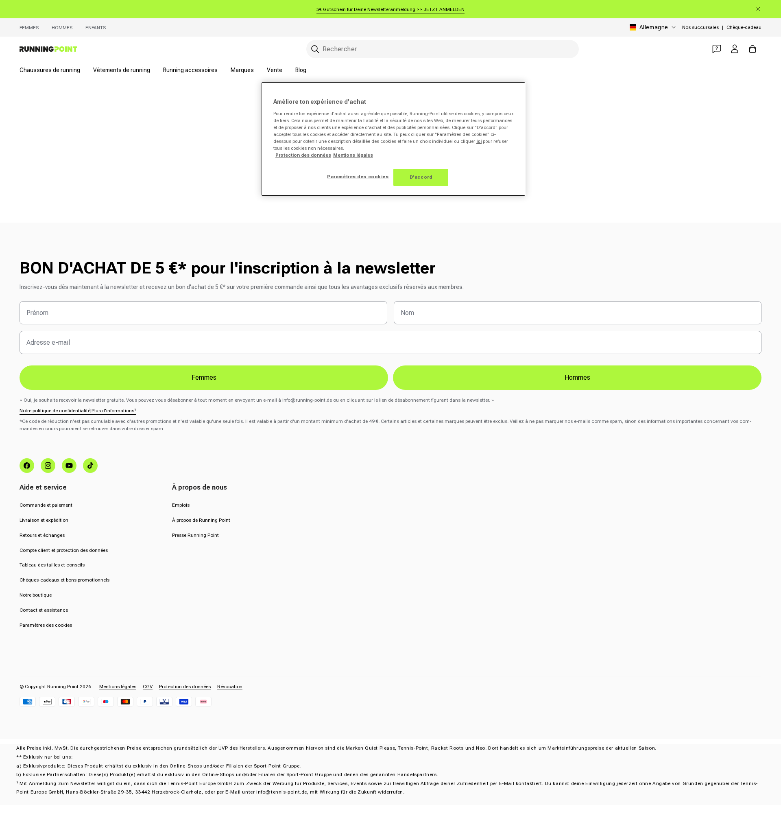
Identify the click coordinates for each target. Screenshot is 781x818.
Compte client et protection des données (64, 550)
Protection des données (185, 686)
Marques (242, 70)
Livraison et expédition (44, 520)
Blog (300, 70)
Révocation (229, 686)
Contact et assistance (44, 610)
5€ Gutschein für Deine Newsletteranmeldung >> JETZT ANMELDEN (390, 9)
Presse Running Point (195, 535)
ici (479, 141)
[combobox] (442, 49)
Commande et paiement (46, 505)
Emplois (181, 505)
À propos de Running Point (201, 520)
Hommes (62, 28)
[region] (393, 139)
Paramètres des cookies (46, 625)
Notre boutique (36, 595)
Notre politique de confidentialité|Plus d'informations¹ (78, 410)
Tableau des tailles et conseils (52, 565)
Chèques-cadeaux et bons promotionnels (64, 580)
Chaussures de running (50, 70)
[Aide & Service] (717, 49)
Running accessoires (190, 70)
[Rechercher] (315, 49)
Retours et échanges (42, 535)
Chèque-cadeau (743, 27)
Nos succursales (700, 27)
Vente (274, 70)
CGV (148, 686)
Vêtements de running (121, 70)
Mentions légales (117, 686)
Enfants (95, 28)
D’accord (421, 177)
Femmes (29, 28)
